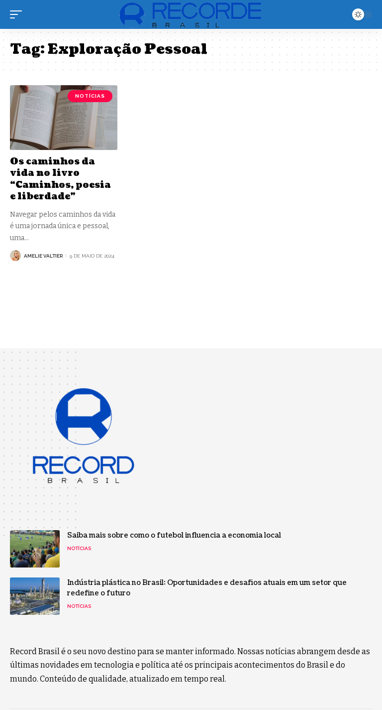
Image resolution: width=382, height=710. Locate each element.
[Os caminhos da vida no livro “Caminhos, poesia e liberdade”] (63, 117)
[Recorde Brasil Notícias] (190, 14)
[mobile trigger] (18, 14)
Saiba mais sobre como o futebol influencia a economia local (174, 535)
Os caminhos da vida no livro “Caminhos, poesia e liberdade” (60, 179)
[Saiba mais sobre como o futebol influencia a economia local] (35, 549)
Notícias (90, 96)
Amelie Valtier (43, 256)
